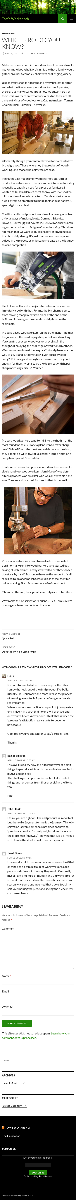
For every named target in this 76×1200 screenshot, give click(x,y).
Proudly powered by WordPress (17, 1195)
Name (6, 976)
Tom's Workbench (15, 19)
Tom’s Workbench (18, 1127)
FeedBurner (45, 1176)
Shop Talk (8, 33)
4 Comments (41, 53)
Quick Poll (11, 636)
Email (6, 991)
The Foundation (11, 1135)
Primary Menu (71, 18)
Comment (8, 928)
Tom (26, 53)
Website (7, 1007)
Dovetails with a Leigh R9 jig (19, 649)
